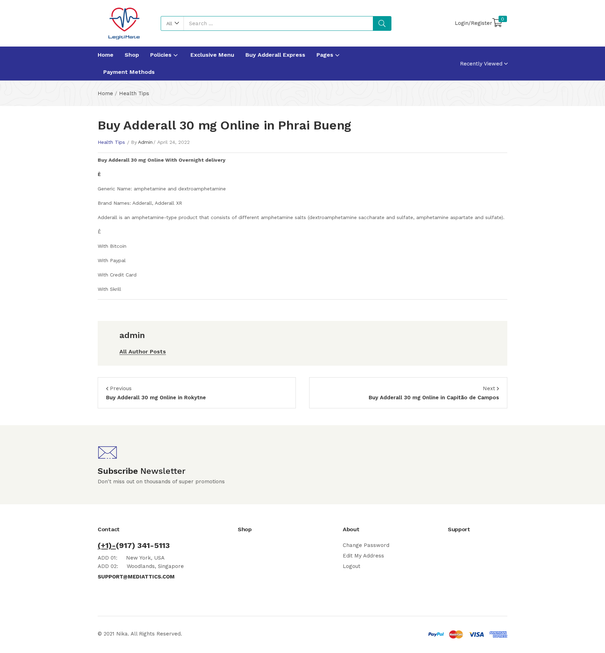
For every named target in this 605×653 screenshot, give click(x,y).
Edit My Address (363, 556)
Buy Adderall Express (275, 54)
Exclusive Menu (212, 54)
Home (105, 54)
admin (145, 142)
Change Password (366, 545)
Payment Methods (129, 72)
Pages (326, 54)
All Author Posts (142, 351)
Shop (132, 54)
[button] (172, 23)
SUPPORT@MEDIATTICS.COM (136, 577)
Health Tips (134, 93)
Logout (351, 566)
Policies (161, 54)
